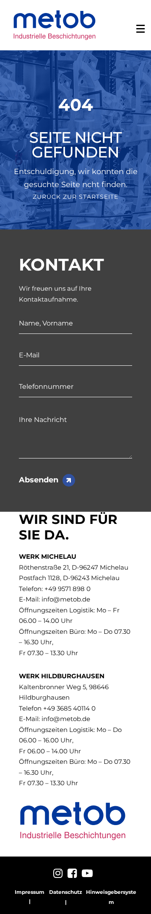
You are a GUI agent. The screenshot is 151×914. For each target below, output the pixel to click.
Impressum (29, 892)
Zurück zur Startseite (75, 197)
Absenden (38, 479)
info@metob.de (66, 599)
